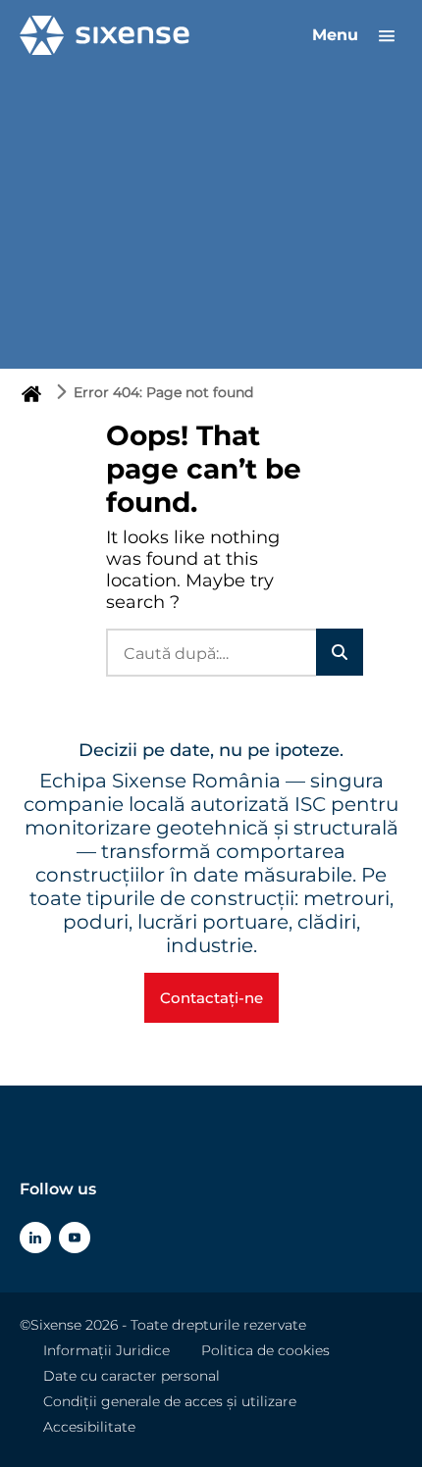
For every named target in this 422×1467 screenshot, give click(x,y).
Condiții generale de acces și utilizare (169, 1401)
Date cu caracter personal (131, 1376)
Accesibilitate (89, 1427)
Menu (337, 34)
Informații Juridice (106, 1350)
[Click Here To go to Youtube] (74, 1237)
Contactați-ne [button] (211, 997)
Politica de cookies (265, 1350)
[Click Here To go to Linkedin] (35, 1237)
